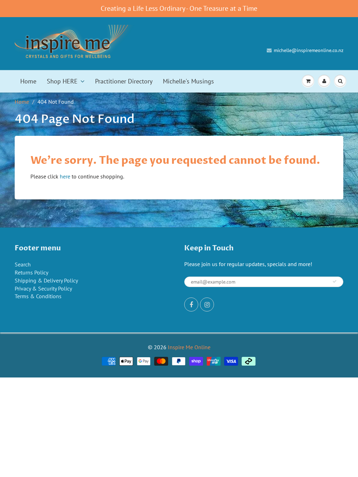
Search (23, 264)
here (65, 176)
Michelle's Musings (188, 81)
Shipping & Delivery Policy (46, 280)
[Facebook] (191, 304)
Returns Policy (31, 272)
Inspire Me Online (189, 347)
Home (28, 81)
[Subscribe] (334, 281)
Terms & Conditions (38, 296)
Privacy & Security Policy (43, 288)
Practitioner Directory (123, 81)
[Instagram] (207, 304)
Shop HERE (62, 81)
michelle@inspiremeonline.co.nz (308, 50)
